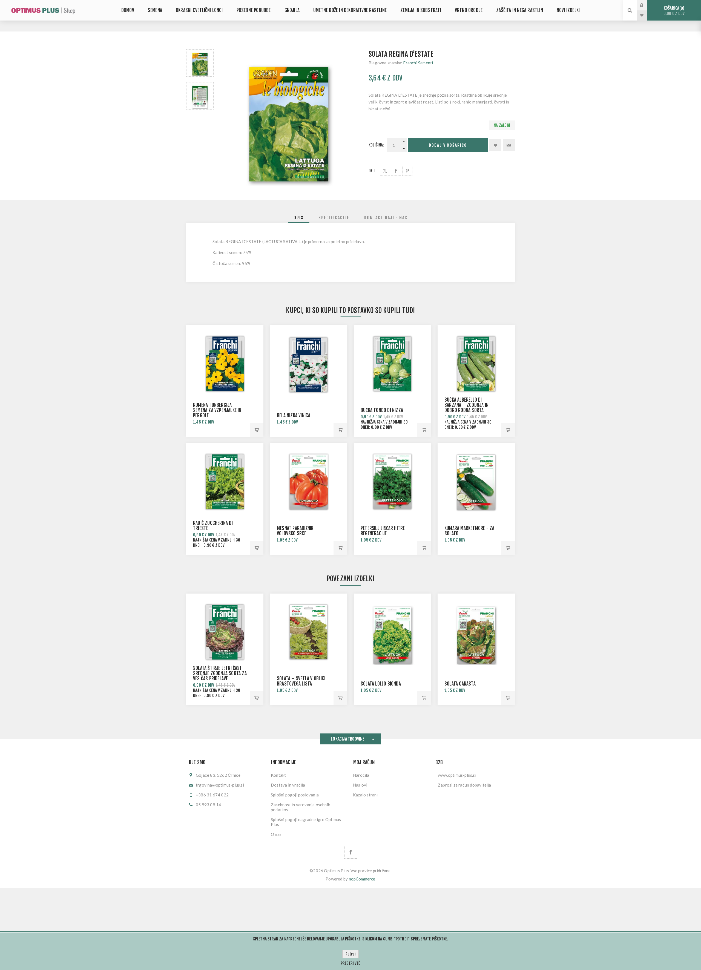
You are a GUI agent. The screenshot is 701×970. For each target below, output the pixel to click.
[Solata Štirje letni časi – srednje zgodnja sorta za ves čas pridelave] (224, 632)
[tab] (298, 217)
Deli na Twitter (385, 171)
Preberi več (350, 963)
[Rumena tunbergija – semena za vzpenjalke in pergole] (224, 363)
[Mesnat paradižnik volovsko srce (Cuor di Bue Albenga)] (308, 481)
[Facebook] (350, 852)
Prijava (646, 5)
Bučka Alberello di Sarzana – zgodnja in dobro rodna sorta (466, 405)
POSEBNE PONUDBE (254, 10)
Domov (127, 10)
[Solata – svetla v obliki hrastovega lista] (308, 632)
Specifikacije (333, 217)
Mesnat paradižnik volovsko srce (295, 530)
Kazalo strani (365, 794)
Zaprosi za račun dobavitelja (464, 784)
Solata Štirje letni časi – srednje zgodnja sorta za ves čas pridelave (220, 673)
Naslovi (360, 784)
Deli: (373, 170)
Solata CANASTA (460, 684)
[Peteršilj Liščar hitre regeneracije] (392, 481)
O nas (276, 834)
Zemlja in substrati (420, 10)
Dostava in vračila (288, 784)
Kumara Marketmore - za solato (469, 530)
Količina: (376, 145)
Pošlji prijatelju (509, 145)
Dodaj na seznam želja (495, 145)
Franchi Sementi (418, 62)
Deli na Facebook (396, 171)
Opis (299, 217)
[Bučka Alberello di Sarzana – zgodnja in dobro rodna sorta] (476, 363)
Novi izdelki (568, 10)
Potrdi (350, 954)
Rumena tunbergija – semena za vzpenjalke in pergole (217, 410)
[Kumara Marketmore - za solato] (476, 481)
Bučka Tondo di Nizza (382, 410)
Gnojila (292, 10)
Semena (155, 10)
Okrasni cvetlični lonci (199, 10)
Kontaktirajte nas (385, 217)
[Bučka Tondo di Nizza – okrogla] (392, 363)
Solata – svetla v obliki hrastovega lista (301, 681)
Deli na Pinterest (407, 171)
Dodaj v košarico (448, 145)
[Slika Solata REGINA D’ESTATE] (200, 63)
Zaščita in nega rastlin (519, 10)
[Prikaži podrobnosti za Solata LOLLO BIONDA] (392, 632)
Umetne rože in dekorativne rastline (350, 10)
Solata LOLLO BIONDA (381, 684)
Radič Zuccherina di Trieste (213, 525)
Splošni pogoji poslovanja (295, 794)
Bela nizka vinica (293, 415)
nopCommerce (362, 878)
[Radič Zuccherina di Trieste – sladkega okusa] (224, 481)
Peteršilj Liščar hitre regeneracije (383, 530)
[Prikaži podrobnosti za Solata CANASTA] (476, 632)
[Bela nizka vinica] (308, 363)
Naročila (361, 775)
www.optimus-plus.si (457, 775)
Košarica (674, 10)
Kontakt (278, 775)
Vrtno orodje (468, 10)
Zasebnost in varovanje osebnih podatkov (300, 807)
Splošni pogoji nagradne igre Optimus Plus (306, 822)
